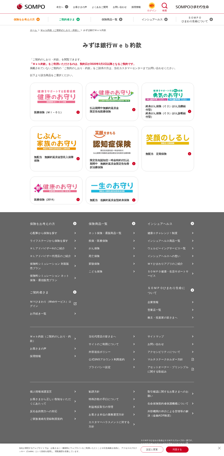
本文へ (59, 7)
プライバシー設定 (100, 367)
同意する (177, 449)
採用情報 (136, 7)
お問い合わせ (120, 7)
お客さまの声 (80, 7)
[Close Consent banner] (219, 448)
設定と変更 (152, 449)
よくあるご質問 (100, 7)
